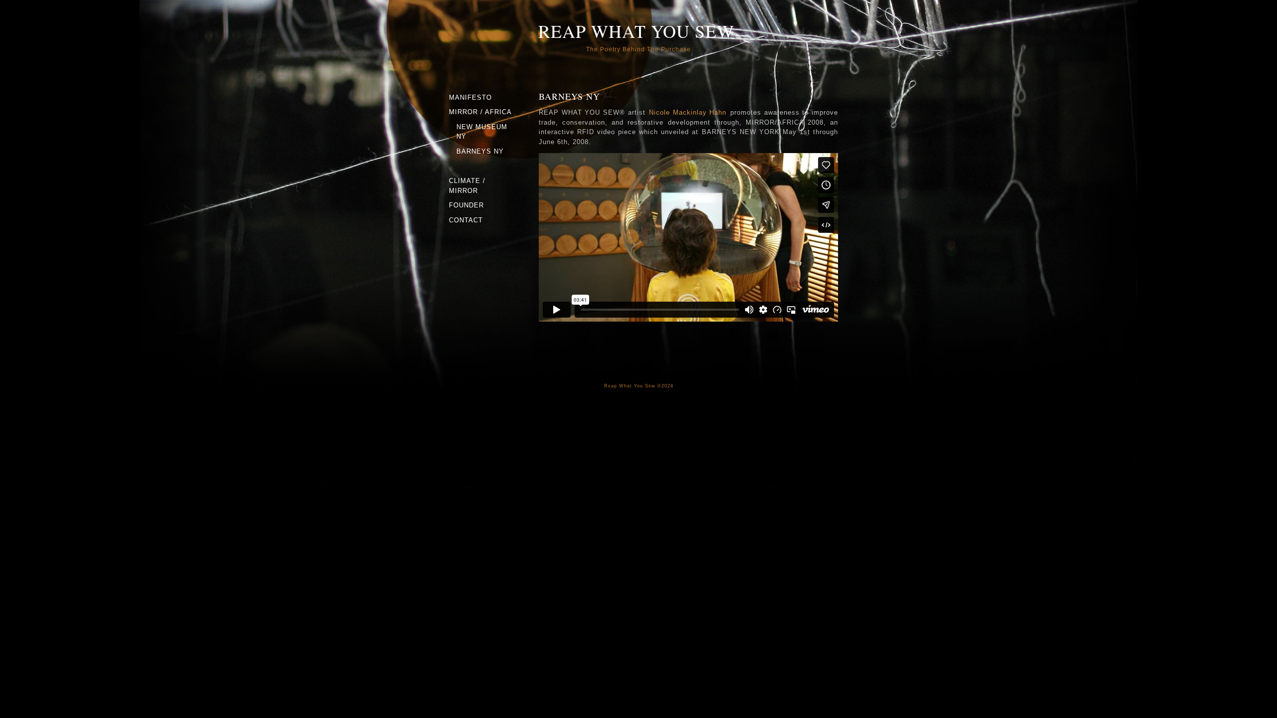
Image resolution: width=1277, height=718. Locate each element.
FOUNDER (466, 205)
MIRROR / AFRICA (480, 112)
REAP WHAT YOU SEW (636, 31)
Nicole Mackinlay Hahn (687, 112)
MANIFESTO (470, 97)
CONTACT (466, 220)
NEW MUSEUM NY (481, 132)
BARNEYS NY (480, 151)
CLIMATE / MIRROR (467, 185)
